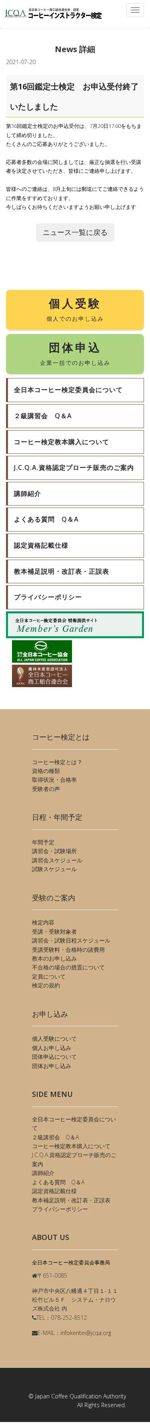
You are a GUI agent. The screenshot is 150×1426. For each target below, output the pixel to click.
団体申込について (54, 1056)
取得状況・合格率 (54, 779)
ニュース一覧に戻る (75, 232)
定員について (49, 976)
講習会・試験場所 (54, 851)
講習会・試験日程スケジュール (71, 940)
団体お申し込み (51, 1066)
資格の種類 (46, 771)
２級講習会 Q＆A (55, 1137)
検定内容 (43, 922)
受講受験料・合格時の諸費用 (68, 949)
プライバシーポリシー (60, 1209)
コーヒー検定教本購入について (71, 1146)
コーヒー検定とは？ (57, 762)
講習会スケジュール (57, 860)
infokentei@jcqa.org (85, 1333)
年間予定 (43, 842)
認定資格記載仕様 (54, 1191)
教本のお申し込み (54, 958)
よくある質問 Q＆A (58, 1182)
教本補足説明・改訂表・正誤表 (71, 1200)
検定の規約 (46, 985)
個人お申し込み (51, 1048)
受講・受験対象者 (54, 931)
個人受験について (54, 1038)
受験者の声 (46, 789)
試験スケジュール (54, 869)
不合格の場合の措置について (68, 967)
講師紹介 (43, 1173)
